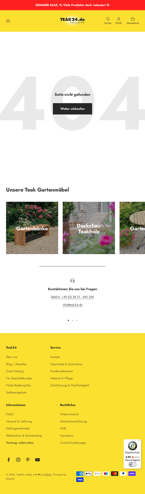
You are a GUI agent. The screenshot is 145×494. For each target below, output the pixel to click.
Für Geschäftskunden (19, 378)
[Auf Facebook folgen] (8, 459)
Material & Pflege (61, 378)
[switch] (132, 464)
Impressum (66, 435)
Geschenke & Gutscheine (66, 364)
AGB (63, 428)
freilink (47, 474)
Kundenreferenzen (61, 371)
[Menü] (139, 441)
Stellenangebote (16, 392)
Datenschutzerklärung (73, 421)
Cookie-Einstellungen (73, 443)
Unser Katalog (15, 371)
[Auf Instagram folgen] (18, 459)
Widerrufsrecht (69, 414)
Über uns (11, 357)
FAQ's (10, 414)
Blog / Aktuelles (16, 364)
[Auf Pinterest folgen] (27, 459)
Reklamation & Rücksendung (24, 435)
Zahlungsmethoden (18, 428)
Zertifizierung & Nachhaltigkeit (69, 385)
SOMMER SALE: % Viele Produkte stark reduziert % (72, 5)
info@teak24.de (72, 305)
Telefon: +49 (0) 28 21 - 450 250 (72, 297)
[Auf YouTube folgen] (37, 459)
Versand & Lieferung (19, 421)
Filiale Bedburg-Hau (18, 385)
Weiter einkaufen (72, 109)
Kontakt (55, 357)
